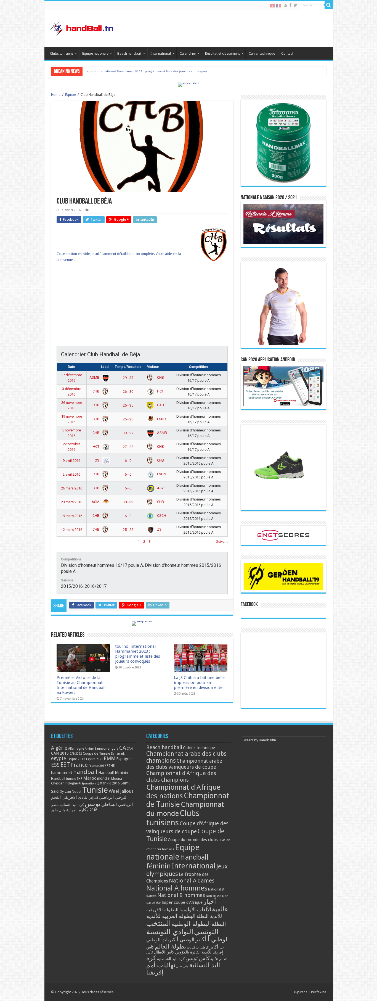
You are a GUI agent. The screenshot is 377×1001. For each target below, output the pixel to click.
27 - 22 (128, 447)
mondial (103, 778)
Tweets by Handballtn (259, 740)
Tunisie (95, 790)
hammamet (61, 772)
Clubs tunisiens (61, 53)
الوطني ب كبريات (198, 947)
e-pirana (300, 992)
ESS (55, 765)
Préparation (87, 783)
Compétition (198, 367)
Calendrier (188, 53)
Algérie (59, 748)
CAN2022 (76, 753)
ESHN (161, 474)
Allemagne (76, 748)
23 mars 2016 (71, 502)
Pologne (71, 783)
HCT (160, 391)
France (79, 765)
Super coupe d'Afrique (182, 902)
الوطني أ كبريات (177, 939)
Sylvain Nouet (70, 792)
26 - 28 (128, 419)
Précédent (65, 541)
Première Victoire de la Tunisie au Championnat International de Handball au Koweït (81, 685)
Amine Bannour (96, 748)
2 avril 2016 (71, 474)
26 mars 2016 (71, 488)
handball (85, 771)
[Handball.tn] (82, 27)
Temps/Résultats (128, 367)
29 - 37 (128, 378)
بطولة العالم (170, 946)
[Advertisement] (142, 307)
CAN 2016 (60, 753)
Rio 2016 (113, 783)
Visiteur (153, 367)
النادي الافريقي (75, 797)
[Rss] (285, 5)
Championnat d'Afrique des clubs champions (181, 776)
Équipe (70, 95)
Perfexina (318, 992)
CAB (160, 405)
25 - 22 (128, 530)
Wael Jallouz (121, 791)
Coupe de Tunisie (96, 753)
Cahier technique (262, 53)
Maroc (89, 778)
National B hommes (181, 895)
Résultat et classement (222, 53)
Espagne (124, 758)
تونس (92, 804)
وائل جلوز (58, 810)
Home (55, 95)
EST (65, 764)
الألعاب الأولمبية (195, 909)
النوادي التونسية (169, 932)
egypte (58, 758)
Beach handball (129, 53)
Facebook (249, 604)
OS (97, 460)
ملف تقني (182, 966)
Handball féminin (113, 772)
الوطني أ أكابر (212, 939)
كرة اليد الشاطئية (171, 959)
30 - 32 (128, 502)
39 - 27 (128, 433)
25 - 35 (128, 405)
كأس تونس (197, 958)
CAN (130, 748)
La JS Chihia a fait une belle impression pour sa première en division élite (139, 71)
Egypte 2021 (94, 759)
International (160, 53)
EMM (109, 758)
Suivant (222, 541)
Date (71, 367)
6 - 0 (128, 461)
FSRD (161, 419)
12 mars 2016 (71, 530)
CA (122, 747)
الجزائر (93, 798)
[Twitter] (295, 5)
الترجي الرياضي (113, 797)
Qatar (101, 783)
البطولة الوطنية (191, 923)
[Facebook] (290, 5)
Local (105, 367)
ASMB (94, 377)
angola (113, 748)
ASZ (160, 488)
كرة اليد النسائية (72, 805)
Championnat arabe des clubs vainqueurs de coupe (184, 764)
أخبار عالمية (216, 905)
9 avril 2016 (71, 461)
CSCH (161, 515)
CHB (160, 377)
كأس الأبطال (164, 952)
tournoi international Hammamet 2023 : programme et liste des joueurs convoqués (137, 654)
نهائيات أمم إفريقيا (160, 969)
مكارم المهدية (77, 810)
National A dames (191, 880)
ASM (96, 502)
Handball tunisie (63, 778)
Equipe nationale (95, 53)
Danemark (118, 753)
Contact (287, 53)
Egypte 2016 (76, 759)
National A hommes (176, 888)
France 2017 (97, 766)
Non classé (213, 896)
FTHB (111, 766)
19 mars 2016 (71, 516)
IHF (79, 778)
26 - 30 (128, 391)
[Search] (329, 5)
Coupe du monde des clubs (193, 839)
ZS (158, 529)
